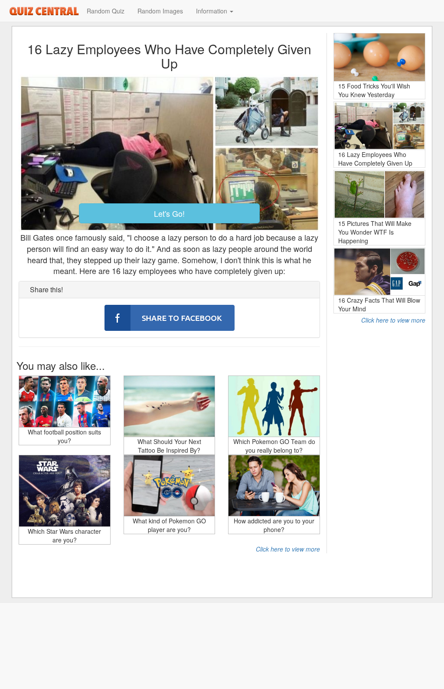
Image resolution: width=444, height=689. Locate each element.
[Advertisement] (379, 454)
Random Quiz (105, 11)
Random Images (160, 11)
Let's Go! (169, 213)
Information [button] (212, 11)
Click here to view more (288, 549)
